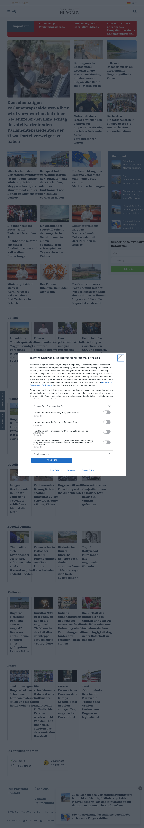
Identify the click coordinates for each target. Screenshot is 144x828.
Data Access (72, 470)
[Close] (120, 358)
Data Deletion (56, 470)
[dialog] (72, 414)
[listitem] (72, 406)
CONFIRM (52, 460)
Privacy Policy (88, 470)
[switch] (107, 412)
